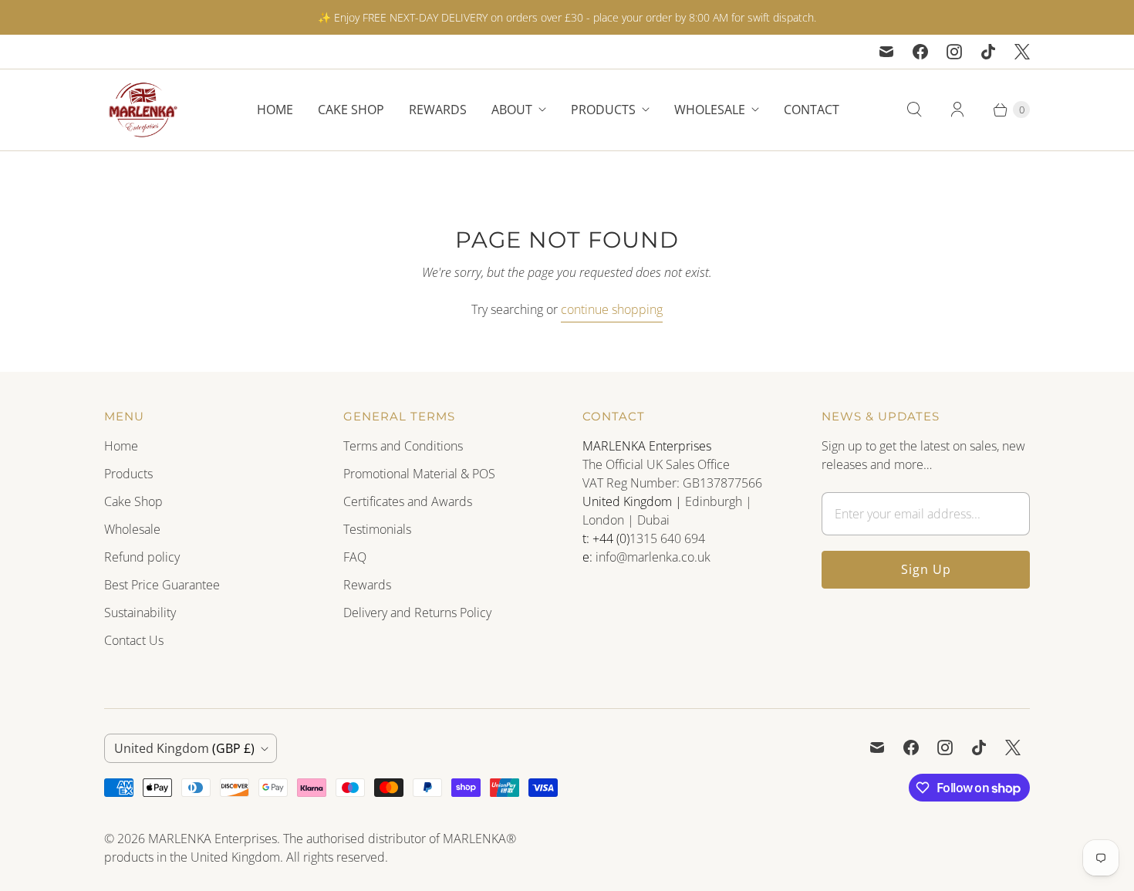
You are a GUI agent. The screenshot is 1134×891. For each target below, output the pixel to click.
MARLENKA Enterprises (212, 838)
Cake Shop (351, 109)
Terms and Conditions (403, 445)
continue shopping (612, 309)
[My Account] (957, 109)
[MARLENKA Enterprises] (142, 110)
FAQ (354, 556)
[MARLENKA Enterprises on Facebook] (920, 52)
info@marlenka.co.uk (653, 556)
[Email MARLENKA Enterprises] (886, 52)
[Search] (914, 109)
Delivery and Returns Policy (417, 612)
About (511, 109)
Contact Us (134, 640)
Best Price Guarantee (162, 584)
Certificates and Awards (407, 501)
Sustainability (140, 612)
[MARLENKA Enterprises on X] (1022, 52)
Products (603, 109)
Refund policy (142, 556)
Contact (811, 109)
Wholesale (709, 109)
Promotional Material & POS (419, 473)
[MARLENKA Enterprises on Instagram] (954, 52)
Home (275, 109)
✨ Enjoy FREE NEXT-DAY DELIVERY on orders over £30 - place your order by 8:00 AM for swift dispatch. (567, 17)
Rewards (438, 109)
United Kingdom (184, 748)
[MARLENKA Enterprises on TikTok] (988, 52)
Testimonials (377, 529)
